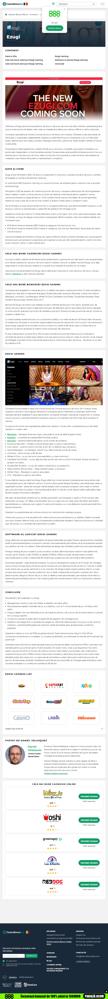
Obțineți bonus (54, 28)
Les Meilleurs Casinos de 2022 (59, 938)
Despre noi (80, 935)
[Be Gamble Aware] (7, 985)
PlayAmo (16, 274)
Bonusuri (51, 957)
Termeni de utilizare (85, 945)
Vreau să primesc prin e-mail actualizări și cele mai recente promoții (23, 965)
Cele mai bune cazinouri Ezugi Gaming (24, 60)
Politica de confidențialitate (88, 942)
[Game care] (30, 985)
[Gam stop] (18, 984)
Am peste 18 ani (11, 961)
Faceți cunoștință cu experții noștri (58, 970)
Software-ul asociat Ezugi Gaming (71, 60)
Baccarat (11, 441)
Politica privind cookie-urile (88, 938)
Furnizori (34, 14)
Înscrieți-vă (31, 956)
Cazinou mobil (54, 965)
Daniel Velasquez (34, 748)
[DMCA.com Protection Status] (13, 977)
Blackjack (12, 434)
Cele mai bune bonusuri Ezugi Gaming (24, 64)
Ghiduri (51, 953)
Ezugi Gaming (61, 56)
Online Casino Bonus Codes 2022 (59, 943)
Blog (49, 961)
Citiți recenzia (89, 801)
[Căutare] (93, 4)
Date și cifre (11, 56)
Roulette (11, 437)
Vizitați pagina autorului (56, 773)
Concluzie (59, 64)
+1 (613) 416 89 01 (83, 961)
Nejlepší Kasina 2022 (56, 935)
